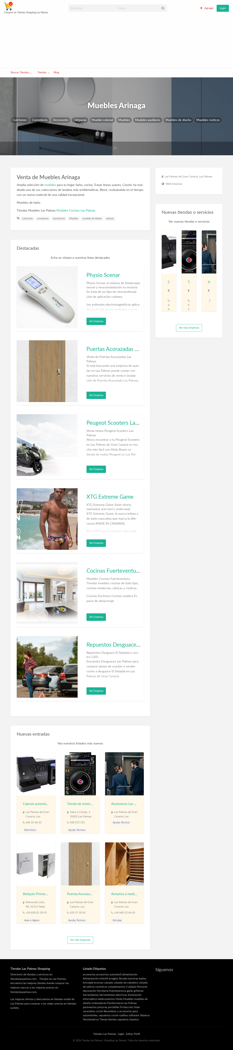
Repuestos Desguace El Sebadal (124, 645)
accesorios (89, 974)
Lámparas (80, 120)
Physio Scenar (103, 275)
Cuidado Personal (136, 986)
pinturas (102, 1007)
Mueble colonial (102, 120)
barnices (133, 978)
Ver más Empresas (80, 940)
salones (110, 218)
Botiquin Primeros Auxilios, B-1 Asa (48, 894)
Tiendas (42, 72)
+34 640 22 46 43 (124, 912)
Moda (118, 999)
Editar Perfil (133, 1034)
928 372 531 (77, 822)
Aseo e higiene (31, 920)
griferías (138, 990)
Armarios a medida (124, 894)
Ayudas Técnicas (76, 830)
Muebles (124, 120)
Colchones (20, 120)
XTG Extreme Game (110, 497)
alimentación (129, 974)
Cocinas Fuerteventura (113, 571)
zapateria (123, 1019)
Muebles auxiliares (147, 120)
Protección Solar (130, 1007)
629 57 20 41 (78, 912)
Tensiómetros (91, 1019)
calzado (108, 982)
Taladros (145, 1015)
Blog (56, 72)
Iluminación (135, 995)
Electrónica (30, 830)
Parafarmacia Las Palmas (122, 1003)
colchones (27, 218)
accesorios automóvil (108, 974)
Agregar (209, 8)
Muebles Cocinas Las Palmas (75, 210)
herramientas (91, 995)
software (134, 1015)
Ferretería (102, 990)
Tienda (103, 1019)
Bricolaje (117, 920)
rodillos (123, 1015)
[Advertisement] (116, 41)
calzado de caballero (126, 982)
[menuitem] (207, 8)
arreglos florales (118, 978)
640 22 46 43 (33, 822)
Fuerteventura (117, 990)
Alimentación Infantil (95, 978)
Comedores (40, 120)
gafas (130, 990)
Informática (90, 999)
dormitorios (59, 218)
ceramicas (101, 986)
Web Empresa (174, 184)
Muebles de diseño (178, 120)
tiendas (112, 1019)
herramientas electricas (113, 995)
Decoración (60, 120)
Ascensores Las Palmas (127, 804)
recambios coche (93, 1011)
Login (223, 8)
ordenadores (98, 1003)
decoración (89, 990)
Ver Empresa (96, 321)
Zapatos (134, 1019)
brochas (98, 982)
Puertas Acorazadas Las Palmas (123, 349)
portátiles (113, 1007)
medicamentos (106, 999)
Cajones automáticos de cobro (44, 804)
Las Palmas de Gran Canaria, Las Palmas (188, 176)
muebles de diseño (92, 218)
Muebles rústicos (208, 120)
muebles (50, 185)
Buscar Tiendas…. (21, 72)
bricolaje (88, 982)
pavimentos (90, 1007)
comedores (43, 218)
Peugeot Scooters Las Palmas (121, 423)
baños (142, 978)
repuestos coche (108, 1015)
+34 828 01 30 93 (36, 912)
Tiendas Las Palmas (104, 1034)
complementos (116, 986)
